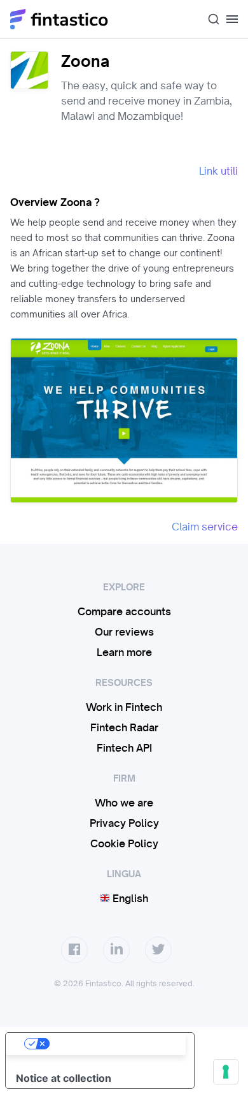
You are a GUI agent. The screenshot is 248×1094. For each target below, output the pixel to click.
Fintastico (59, 19)
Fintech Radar (124, 727)
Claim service (205, 526)
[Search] (208, 19)
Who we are (124, 802)
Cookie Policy (124, 843)
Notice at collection (63, 1078)
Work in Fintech (124, 707)
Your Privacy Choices (113, 1043)
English (129, 898)
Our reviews (124, 631)
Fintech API (124, 747)
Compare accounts (124, 611)
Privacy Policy (124, 823)
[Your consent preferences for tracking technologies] (226, 1072)
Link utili (218, 170)
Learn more (124, 652)
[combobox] (208, 19)
